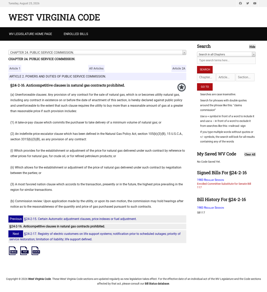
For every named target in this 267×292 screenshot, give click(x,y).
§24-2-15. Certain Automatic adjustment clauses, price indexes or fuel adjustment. (73, 219)
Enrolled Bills (76, 34)
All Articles (96, 68)
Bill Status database (157, 283)
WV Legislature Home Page (30, 34)
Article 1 (14, 68)
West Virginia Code (54, 17)
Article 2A (178, 68)
